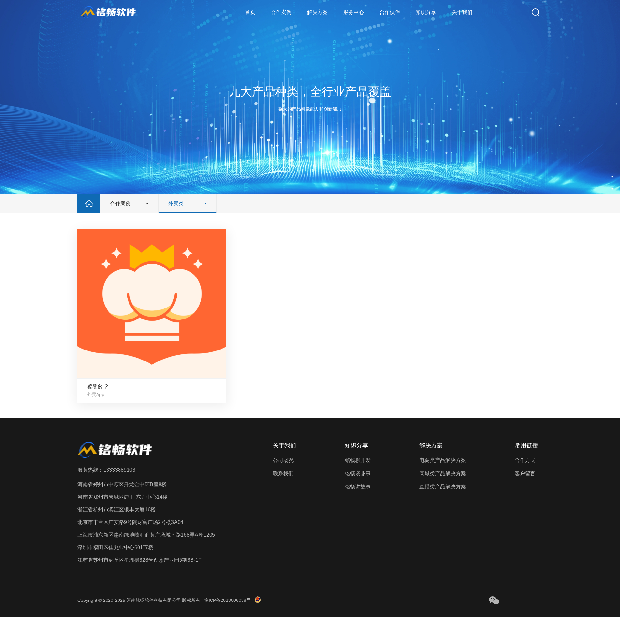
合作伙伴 (389, 12)
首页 (250, 12)
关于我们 (462, 12)
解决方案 (317, 12)
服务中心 (353, 12)
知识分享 (426, 12)
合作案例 (281, 12)
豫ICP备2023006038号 (227, 600)
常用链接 (526, 445)
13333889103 (119, 470)
